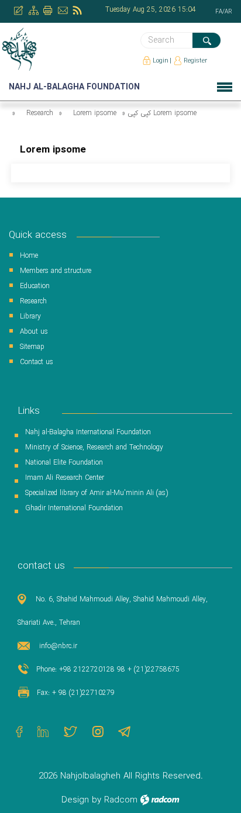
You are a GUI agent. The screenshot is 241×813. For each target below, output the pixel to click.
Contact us (36, 362)
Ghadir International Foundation (74, 508)
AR (228, 12)
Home (29, 255)
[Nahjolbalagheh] (20, 49)
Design (75, 800)
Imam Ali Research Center (64, 477)
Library (30, 316)
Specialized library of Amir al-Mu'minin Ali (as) (96, 493)
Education (35, 286)
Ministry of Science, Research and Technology (94, 447)
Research (39, 113)
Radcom (120, 800)
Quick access (38, 235)
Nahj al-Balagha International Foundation (88, 432)
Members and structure (55, 270)
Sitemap (32, 346)
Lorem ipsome (94, 113)
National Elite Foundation (64, 462)
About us (34, 331)
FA (218, 12)
